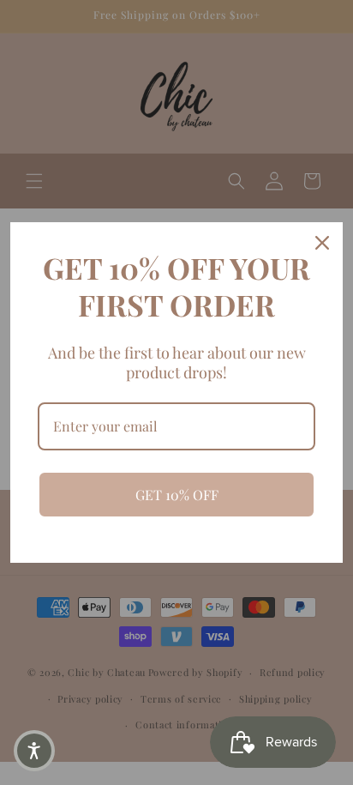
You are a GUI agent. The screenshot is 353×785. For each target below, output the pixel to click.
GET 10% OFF (176, 495)
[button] (34, 750)
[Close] (322, 242)
